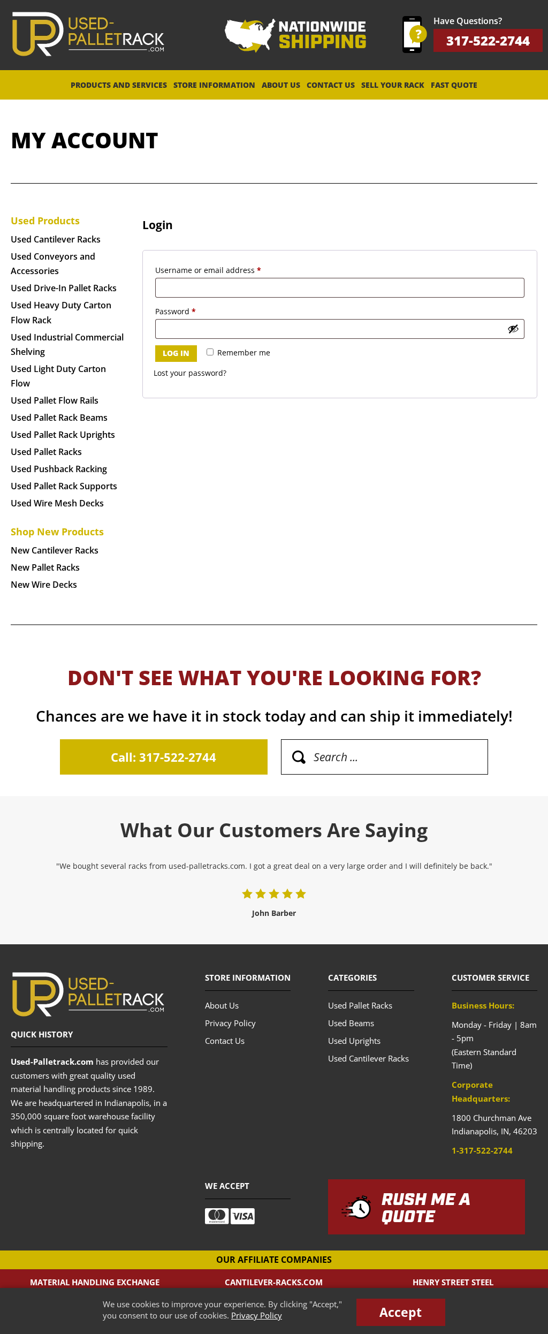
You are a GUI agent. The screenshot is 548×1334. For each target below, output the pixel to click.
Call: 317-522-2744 (163, 757)
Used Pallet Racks (46, 452)
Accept (400, 1312)
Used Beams (351, 1023)
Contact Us (331, 85)
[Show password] (513, 329)
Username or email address (224, 269)
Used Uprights (354, 1040)
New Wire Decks (44, 584)
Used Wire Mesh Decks (57, 503)
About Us (281, 85)
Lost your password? (190, 373)
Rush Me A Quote (426, 1209)
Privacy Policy (256, 1315)
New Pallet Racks (45, 567)
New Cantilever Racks (54, 550)
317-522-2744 (488, 40)
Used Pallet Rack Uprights (63, 435)
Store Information (214, 85)
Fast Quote (454, 85)
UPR (88, 34)
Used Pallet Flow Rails (54, 400)
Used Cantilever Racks (56, 239)
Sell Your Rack (392, 85)
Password (192, 311)
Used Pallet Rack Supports (64, 486)
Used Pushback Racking (59, 469)
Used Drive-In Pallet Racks (64, 288)
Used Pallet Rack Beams (59, 417)
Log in (176, 353)
